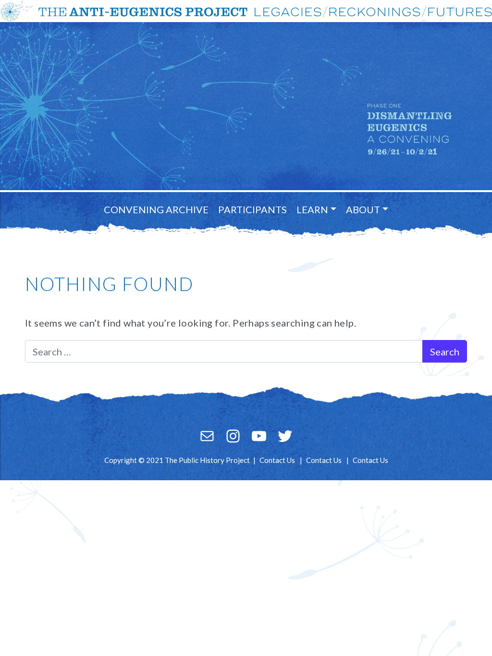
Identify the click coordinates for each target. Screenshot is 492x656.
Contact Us (277, 460)
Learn (312, 209)
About (363, 209)
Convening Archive (156, 209)
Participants (252, 209)
